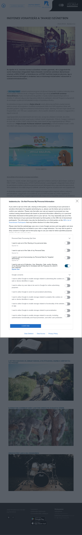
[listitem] (41, 238)
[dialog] (41, 268)
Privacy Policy (53, 333)
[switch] (67, 243)
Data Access (41, 333)
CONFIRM (26, 326)
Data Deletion (29, 333)
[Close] (78, 202)
